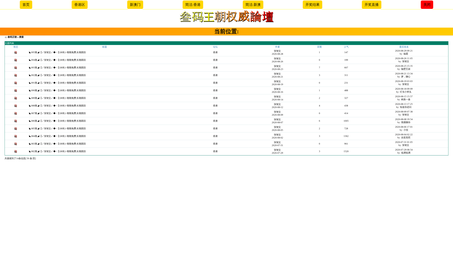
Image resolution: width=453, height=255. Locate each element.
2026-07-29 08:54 (404, 149)
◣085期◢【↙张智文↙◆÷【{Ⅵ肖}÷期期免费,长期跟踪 (57, 128)
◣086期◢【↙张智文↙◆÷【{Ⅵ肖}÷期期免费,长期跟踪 (57, 121)
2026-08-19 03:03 (404, 81)
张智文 (277, 51)
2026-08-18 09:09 (404, 88)
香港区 (79, 5)
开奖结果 (312, 5)
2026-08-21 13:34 (404, 73)
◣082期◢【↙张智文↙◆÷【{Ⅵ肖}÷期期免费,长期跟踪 (57, 151)
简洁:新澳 (253, 5)
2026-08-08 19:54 (404, 119)
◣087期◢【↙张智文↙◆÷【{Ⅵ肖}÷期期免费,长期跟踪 (57, 113)
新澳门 (135, 5)
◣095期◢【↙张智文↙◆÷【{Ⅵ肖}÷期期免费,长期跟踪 (57, 52)
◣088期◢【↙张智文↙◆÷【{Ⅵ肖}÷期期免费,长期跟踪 (57, 105)
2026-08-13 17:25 (404, 104)
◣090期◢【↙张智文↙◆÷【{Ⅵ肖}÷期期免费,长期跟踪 (57, 90)
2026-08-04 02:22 (404, 134)
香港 (215, 52)
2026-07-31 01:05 (404, 142)
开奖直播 (372, 5)
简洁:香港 (192, 5)
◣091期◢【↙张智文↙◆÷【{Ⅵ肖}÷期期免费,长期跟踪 (57, 82)
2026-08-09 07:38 (404, 111)
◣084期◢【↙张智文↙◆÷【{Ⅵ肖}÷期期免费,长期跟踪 (57, 136)
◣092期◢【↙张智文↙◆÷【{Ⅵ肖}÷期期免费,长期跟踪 (57, 75)
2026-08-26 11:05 (404, 58)
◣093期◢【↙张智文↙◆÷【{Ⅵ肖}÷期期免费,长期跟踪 (57, 67)
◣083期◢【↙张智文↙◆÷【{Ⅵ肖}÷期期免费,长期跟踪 (57, 143)
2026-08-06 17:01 (404, 127)
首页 (26, 5)
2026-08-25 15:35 (404, 66)
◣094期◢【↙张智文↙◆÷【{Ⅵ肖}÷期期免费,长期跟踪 (57, 60)
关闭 (427, 5)
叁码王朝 (12, 37)
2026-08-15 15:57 (404, 96)
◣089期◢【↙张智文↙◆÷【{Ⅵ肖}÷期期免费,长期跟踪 (57, 98)
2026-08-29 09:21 (404, 50)
